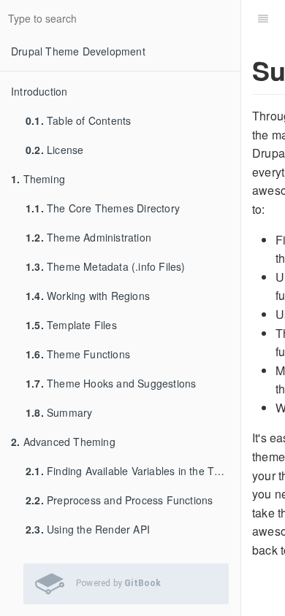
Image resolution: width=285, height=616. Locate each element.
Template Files (71, 324)
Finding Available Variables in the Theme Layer (133, 470)
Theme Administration (88, 237)
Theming (38, 179)
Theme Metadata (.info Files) (106, 266)
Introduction (39, 91)
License (54, 149)
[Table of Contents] (263, 18)
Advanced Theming (63, 441)
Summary (59, 412)
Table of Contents (78, 120)
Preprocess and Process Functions (119, 500)
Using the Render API (88, 529)
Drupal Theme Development (78, 51)
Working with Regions (88, 295)
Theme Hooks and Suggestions (111, 383)
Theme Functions (78, 354)
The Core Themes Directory (103, 208)
